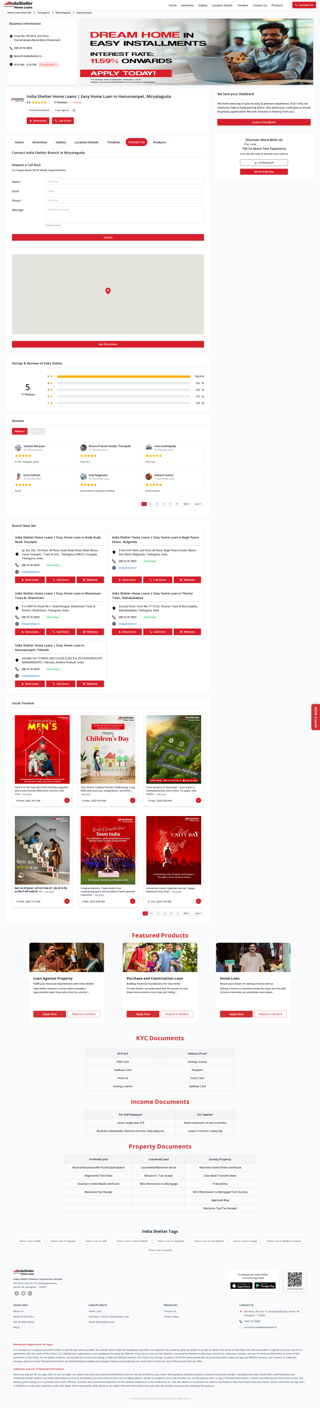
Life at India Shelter (23, 1321)
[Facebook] (16, 1293)
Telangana (43, 12)
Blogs (16, 1327)
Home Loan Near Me (19, 12)
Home (172, 5)
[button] (108, 291)
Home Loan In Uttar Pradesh (132, 1241)
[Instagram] (23, 1293)
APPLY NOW (316, 717)
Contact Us (260, 5)
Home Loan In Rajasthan (171, 1241)
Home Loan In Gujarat (160, 1250)
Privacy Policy (171, 1316)
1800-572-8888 (252, 1321)
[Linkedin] (30, 1293)
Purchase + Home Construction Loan (109, 1316)
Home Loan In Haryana (63, 1241)
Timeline (242, 5)
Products (277, 5)
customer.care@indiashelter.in (260, 1327)
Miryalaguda (63, 12)
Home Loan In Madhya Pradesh (284, 1241)
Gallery (202, 5)
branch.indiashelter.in (28, 56)
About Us (18, 1311)
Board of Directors (23, 1316)
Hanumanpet (84, 12)
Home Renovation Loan (102, 1321)
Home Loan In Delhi (30, 1241)
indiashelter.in (31, 572)
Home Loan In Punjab (245, 1241)
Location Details (222, 5)
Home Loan (95, 1311)
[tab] (19, 142)
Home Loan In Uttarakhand (209, 1241)
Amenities (187, 5)
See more (27, 794)
